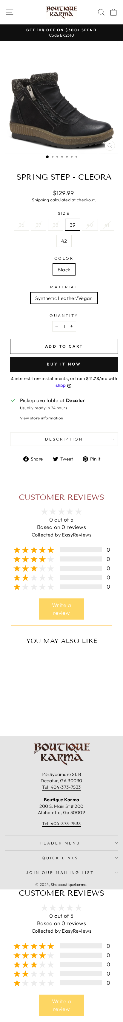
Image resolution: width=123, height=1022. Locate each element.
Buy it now (64, 364)
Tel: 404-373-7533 (61, 787)
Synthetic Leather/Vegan (64, 298)
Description (64, 439)
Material (64, 286)
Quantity (64, 315)
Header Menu (60, 843)
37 (38, 225)
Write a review (61, 609)
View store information (41, 418)
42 (64, 241)
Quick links (60, 857)
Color (64, 258)
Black (64, 269)
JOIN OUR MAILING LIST (60, 872)
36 (21, 225)
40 (90, 225)
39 (73, 225)
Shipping (40, 200)
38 (56, 225)
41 (106, 225)
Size (64, 213)
